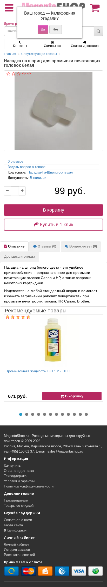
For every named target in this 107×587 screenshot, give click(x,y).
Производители (16, 500)
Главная (10, 54)
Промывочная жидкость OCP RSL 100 (37, 371)
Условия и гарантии (19, 481)
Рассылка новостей (19, 555)
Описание (15, 246)
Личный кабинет (16, 544)
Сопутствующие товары (39, 54)
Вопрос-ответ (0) (82, 246)
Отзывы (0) (46, 246)
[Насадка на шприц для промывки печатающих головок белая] (53, 110)
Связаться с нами (18, 520)
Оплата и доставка (85, 46)
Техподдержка (15, 476)
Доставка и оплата (19, 256)
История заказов (17, 550)
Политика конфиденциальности (29, 486)
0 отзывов (15, 161)
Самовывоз (52, 46)
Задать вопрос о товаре (26, 167)
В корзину (53, 210)
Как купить (12, 465)
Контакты (20, 46)
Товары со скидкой (19, 506)
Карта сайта (13, 525)
